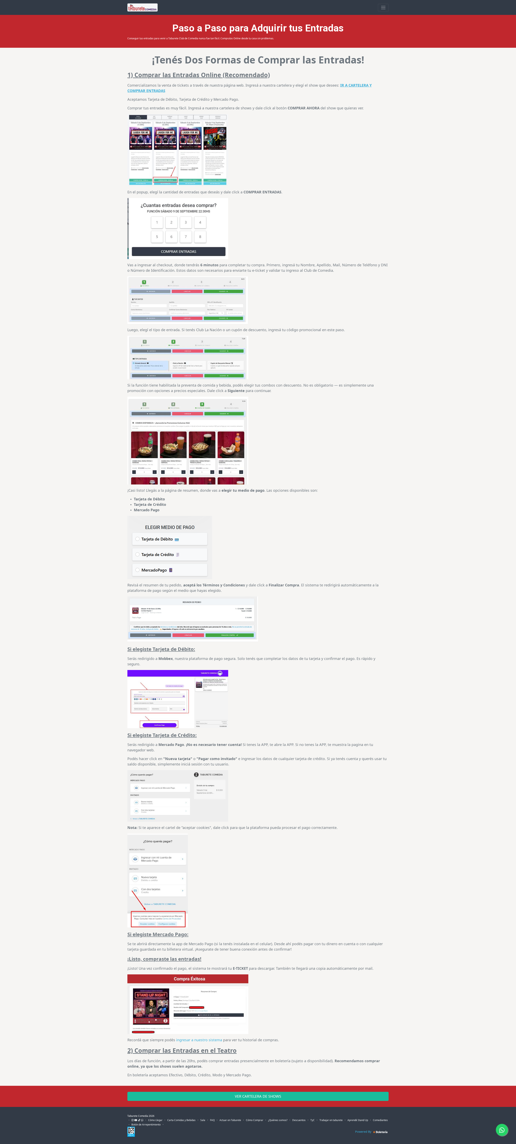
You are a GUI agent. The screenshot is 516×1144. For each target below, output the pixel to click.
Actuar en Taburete (230, 1120)
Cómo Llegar (155, 1120)
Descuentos (299, 1120)
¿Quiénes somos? (277, 1120)
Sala (202, 1120)
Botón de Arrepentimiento (146, 1124)
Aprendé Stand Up (357, 1120)
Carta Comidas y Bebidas (181, 1120)
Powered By (363, 1132)
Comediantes (380, 1120)
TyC (312, 1120)
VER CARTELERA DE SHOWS (258, 1096)
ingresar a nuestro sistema (199, 1039)
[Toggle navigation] (383, 7)
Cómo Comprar (254, 1120)
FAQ (212, 1120)
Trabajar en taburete (331, 1120)
